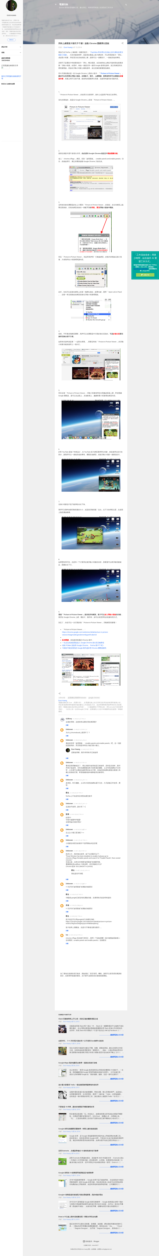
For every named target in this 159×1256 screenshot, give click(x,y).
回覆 (67, 725)
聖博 (67, 814)
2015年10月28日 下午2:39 (76, 814)
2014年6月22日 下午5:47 (76, 793)
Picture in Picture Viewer (110, 73)
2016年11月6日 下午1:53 (80, 851)
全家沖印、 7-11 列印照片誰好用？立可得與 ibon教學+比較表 (81, 1041)
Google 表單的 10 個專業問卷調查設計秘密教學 (75, 1173)
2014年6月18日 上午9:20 (80, 740)
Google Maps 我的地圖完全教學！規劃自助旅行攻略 (77, 1063)
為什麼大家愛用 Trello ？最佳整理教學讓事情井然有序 (78, 1085)
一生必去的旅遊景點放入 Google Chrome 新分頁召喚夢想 (83, 643)
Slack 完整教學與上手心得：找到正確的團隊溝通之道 (78, 1019)
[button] (122, 43)
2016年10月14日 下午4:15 (80, 840)
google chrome (94, 698)
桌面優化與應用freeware (77, 698)
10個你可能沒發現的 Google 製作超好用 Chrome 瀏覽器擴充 (84, 648)
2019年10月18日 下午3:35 (75, 935)
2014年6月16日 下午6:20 (79, 719)
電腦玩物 (63, 4)
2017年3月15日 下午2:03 (76, 894)
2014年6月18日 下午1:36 (87, 749)
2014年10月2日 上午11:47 (80, 803)
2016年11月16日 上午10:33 (82, 870)
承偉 (67, 905)
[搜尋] (126, 5)
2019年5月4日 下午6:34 (76, 916)
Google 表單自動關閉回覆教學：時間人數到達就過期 (78, 1129)
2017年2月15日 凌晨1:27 (80, 883)
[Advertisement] (91, 25)
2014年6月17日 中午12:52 (80, 729)
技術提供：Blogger (92, 1241)
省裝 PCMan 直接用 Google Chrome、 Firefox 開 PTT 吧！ (83, 645)
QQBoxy (69, 719)
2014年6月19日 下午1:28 (80, 762)
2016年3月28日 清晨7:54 (80, 829)
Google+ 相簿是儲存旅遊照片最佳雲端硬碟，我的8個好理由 (80, 1195)
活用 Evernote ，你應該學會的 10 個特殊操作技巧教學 (78, 1151)
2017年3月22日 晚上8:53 (76, 905)
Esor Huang (75, 749)
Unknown (69, 729)
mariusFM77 (95, 1245)
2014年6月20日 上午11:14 (80, 780)
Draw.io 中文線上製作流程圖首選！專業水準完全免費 (78, 1217)
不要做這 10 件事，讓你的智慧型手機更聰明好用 (76, 1107)
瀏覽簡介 (11, 39)
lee (67, 935)
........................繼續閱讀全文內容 (111, 1035)
